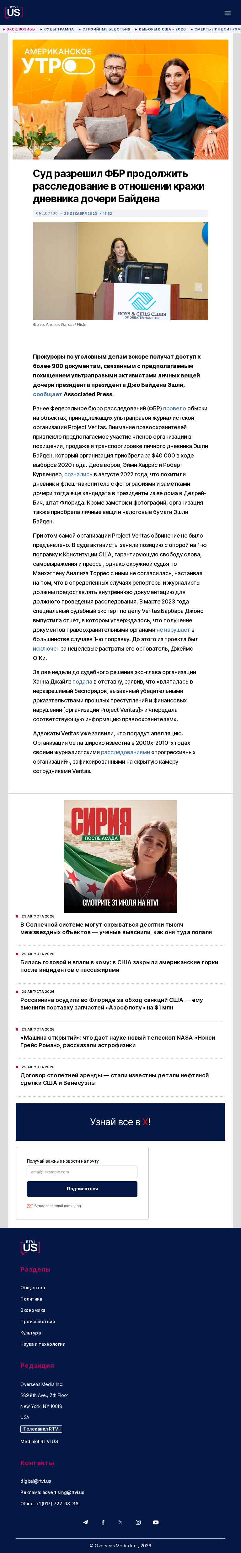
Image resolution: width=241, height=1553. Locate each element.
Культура (30, 1332)
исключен (46, 648)
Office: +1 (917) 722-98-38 (49, 1503)
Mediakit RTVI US (39, 1441)
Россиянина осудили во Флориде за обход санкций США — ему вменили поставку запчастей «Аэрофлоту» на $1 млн (111, 1004)
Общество (47, 213)
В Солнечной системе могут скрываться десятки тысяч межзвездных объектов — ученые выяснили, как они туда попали (116, 928)
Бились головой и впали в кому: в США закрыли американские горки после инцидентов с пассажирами (119, 966)
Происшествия (37, 1321)
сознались (78, 474)
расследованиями (125, 752)
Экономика (33, 1310)
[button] (227, 12)
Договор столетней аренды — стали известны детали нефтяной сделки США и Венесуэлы (114, 1079)
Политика (31, 1298)
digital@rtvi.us (35, 1481)
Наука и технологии (42, 1344)
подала (82, 681)
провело (174, 408)
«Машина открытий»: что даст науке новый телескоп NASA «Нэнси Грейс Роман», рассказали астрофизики (117, 1041)
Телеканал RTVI (41, 1428)
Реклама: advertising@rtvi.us (52, 1492)
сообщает (47, 394)
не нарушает (173, 629)
